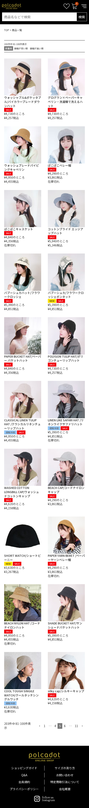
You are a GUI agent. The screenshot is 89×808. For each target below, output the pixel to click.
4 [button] (55, 726)
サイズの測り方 (65, 768)
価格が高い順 (36, 48)
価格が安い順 (21, 48)
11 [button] (76, 726)
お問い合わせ (64, 775)
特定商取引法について (64, 782)
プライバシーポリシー (24, 789)
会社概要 (65, 789)
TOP (6, 30)
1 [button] (44, 726)
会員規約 (24, 782)
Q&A (24, 775)
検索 (81, 16)
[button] (39, 726)
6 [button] (65, 726)
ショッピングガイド (24, 768)
